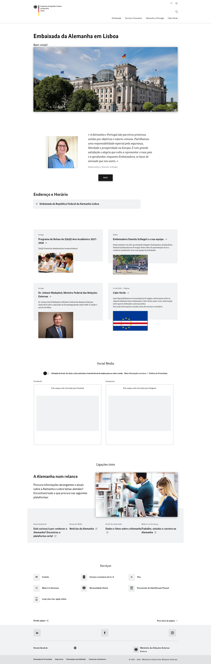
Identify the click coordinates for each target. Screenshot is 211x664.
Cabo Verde (173, 18)
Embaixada (116, 18)
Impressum (59, 659)
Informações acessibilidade (76, 659)
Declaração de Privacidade (42, 659)
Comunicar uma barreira (97, 659)
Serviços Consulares (133, 18)
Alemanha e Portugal (155, 18)
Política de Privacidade (158, 373)
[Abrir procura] (176, 10)
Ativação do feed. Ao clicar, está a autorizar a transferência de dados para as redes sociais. (87, 373)
